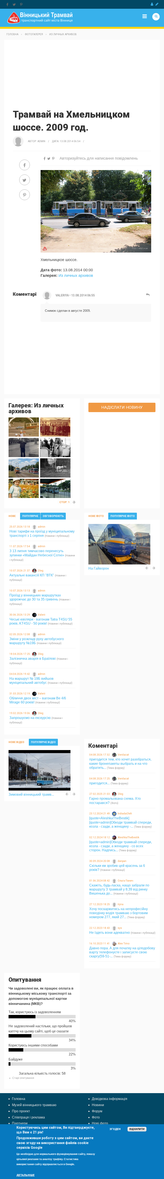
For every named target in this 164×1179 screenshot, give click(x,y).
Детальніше (25, 1175)
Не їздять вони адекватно (109, 932)
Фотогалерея (34, 34)
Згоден (115, 1129)
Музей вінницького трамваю (34, 1105)
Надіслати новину (122, 407)
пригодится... (99, 783)
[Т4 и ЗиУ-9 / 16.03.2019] (24, 468)
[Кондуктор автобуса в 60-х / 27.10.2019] (55, 447)
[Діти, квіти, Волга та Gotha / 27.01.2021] (24, 427)
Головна (12, 34)
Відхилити (137, 1129)
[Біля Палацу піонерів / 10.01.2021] (24, 447)
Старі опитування (23, 1078)
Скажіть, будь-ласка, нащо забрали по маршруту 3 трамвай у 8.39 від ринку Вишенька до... (119, 889)
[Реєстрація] (157, 4)
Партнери (20, 1123)
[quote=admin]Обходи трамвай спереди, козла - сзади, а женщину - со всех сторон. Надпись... (120, 846)
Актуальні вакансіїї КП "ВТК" (31, 575)
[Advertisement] (82, 74)
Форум (97, 1111)
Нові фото (100, 1123)
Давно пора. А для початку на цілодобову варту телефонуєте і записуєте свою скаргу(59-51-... (122, 952)
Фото (96, 1117)
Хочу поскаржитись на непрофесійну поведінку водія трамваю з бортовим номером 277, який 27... (118, 913)
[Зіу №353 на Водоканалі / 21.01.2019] (55, 488)
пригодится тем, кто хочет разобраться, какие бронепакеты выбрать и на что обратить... (120, 763)
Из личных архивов (63, 34)
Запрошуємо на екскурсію (30, 718)
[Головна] (39, 17)
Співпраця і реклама (28, 1117)
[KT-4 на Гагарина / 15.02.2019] (24, 488)
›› (74, 502)
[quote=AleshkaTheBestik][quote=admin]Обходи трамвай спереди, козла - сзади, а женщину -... (120, 822)
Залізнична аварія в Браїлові (32, 658)
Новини (98, 1105)
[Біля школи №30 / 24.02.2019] (55, 468)
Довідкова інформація (109, 1099)
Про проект (21, 1111)
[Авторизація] (152, 4)
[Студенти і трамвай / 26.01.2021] (55, 427)
